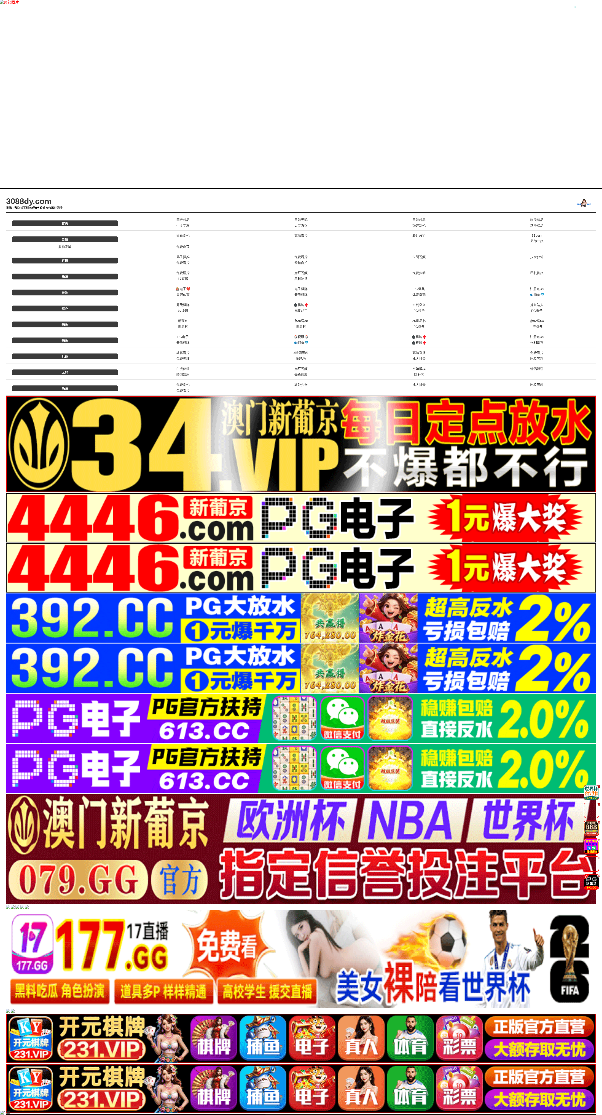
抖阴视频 (419, 257)
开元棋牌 (301, 295)
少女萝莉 (536, 257)
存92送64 (537, 321)
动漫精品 (536, 226)
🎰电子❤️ (182, 289)
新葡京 (183, 321)
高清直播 (419, 353)
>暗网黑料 (301, 353)
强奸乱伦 (419, 226)
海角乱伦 (183, 236)
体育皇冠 (419, 295)
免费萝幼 (419, 273)
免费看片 (301, 257)
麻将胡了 (301, 311)
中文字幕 (183, 226)
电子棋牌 (301, 289)
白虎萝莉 (183, 369)
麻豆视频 (301, 273)
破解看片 (183, 353)
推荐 (65, 308)
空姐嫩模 (419, 369)
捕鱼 (65, 324)
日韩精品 (419, 220)
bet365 (183, 310)
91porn (537, 235)
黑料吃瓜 (301, 279)
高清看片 (301, 236)
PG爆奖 (419, 289)
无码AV (301, 359)
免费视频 (183, 359)
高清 (65, 276)
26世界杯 (419, 321)
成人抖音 (419, 359)
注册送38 (537, 289)
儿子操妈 (183, 257)
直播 (65, 260)
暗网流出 (183, 375)
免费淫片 (183, 273)
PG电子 (537, 311)
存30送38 (301, 321)
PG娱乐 (419, 311)
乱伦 (65, 356)
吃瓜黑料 (536, 359)
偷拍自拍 (301, 263)
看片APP (418, 236)
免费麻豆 (183, 247)
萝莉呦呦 (64, 247)
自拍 (65, 239)
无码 (65, 372)
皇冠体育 (183, 295)
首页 (65, 223)
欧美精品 (536, 220)
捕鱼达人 (536, 305)
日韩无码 (301, 220)
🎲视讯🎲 (301, 337)
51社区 (419, 375)
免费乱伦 (183, 385)
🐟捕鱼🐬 (536, 295)
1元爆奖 (537, 327)
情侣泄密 (536, 369)
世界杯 (183, 327)
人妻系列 (301, 226)
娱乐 (65, 292)
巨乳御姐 (536, 273)
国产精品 (183, 220)
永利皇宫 (419, 305)
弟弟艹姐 (536, 241)
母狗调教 (301, 375)
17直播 (183, 279)
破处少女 (301, 385)
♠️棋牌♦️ (301, 305)
